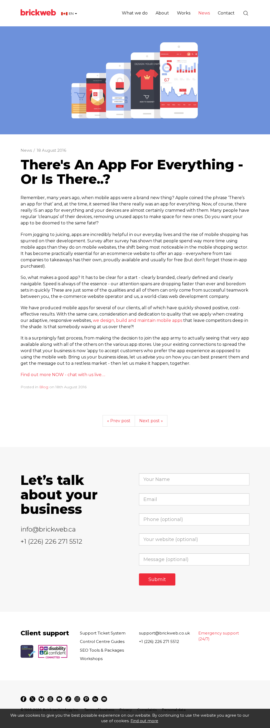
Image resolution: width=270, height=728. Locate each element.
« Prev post (119, 420)
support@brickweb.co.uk (164, 633)
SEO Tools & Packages (102, 650)
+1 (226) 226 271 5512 (51, 541)
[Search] (245, 13)
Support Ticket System (103, 633)
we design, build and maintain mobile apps (137, 320)
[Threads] (50, 699)
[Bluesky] (41, 699)
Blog (43, 387)
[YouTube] (59, 699)
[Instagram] (77, 699)
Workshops (91, 658)
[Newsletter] (104, 699)
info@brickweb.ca (48, 529)
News (26, 150)
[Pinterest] (86, 699)
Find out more (144, 721)
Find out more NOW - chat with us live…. (63, 374)
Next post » (151, 420)
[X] (32, 699)
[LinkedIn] (95, 699)
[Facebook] (23, 699)
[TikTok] (68, 699)
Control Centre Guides (102, 641)
